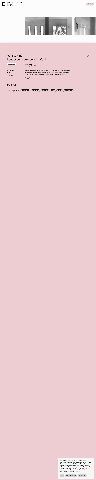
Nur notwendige (71, 475)
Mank (59, 90)
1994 (52, 90)
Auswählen (82, 475)
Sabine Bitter (68, 90)
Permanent (11, 64)
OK (62, 475)
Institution (45, 90)
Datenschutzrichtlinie (74, 471)
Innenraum (35, 90)
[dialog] (76, 468)
